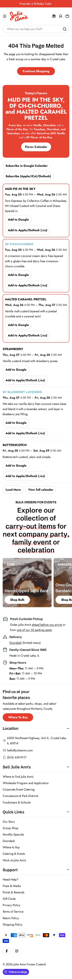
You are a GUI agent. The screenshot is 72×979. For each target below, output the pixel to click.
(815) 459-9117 (16, 757)
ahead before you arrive (47, 625)
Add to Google (18, 219)
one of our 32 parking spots (34, 630)
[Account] (61, 16)
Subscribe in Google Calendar (27, 166)
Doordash (15, 643)
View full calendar (40, 489)
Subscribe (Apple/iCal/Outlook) (28, 176)
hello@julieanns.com (20, 750)
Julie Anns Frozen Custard (30, 964)
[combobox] (36, 29)
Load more (13, 489)
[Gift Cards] (54, 16)
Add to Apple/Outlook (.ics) (27, 230)
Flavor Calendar (36, 147)
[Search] (65, 29)
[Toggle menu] (5, 16)
